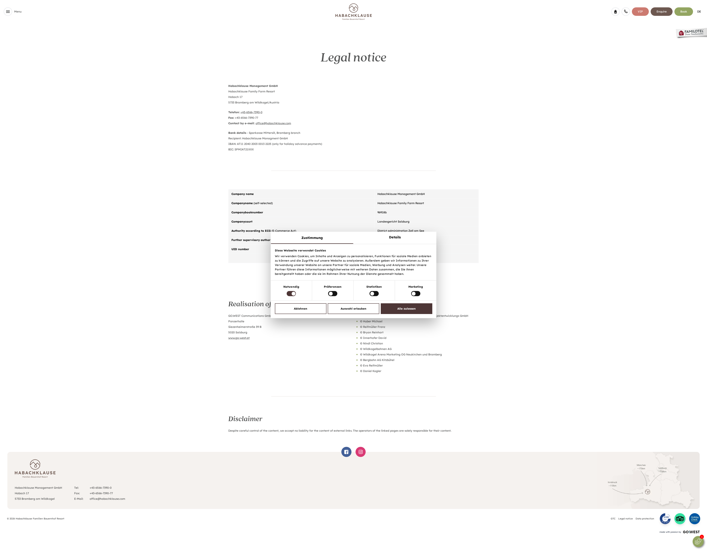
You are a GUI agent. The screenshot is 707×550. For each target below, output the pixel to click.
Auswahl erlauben (353, 308)
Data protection (645, 518)
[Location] (648, 480)
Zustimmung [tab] (312, 238)
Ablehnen (300, 308)
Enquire (662, 11)
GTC (613, 518)
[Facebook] (346, 452)
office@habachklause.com (273, 123)
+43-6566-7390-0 (251, 112)
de (699, 11)
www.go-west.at (239, 338)
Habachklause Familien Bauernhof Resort (353, 11)
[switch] (332, 293)
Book (683, 11)
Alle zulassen (406, 308)
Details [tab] (395, 237)
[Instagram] (361, 452)
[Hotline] (626, 11)
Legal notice (625, 518)
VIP (640, 11)
